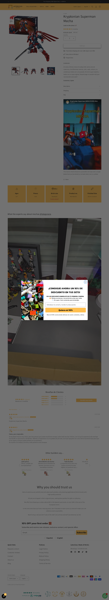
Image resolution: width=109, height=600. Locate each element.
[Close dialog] (85, 282)
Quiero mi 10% (66, 310)
